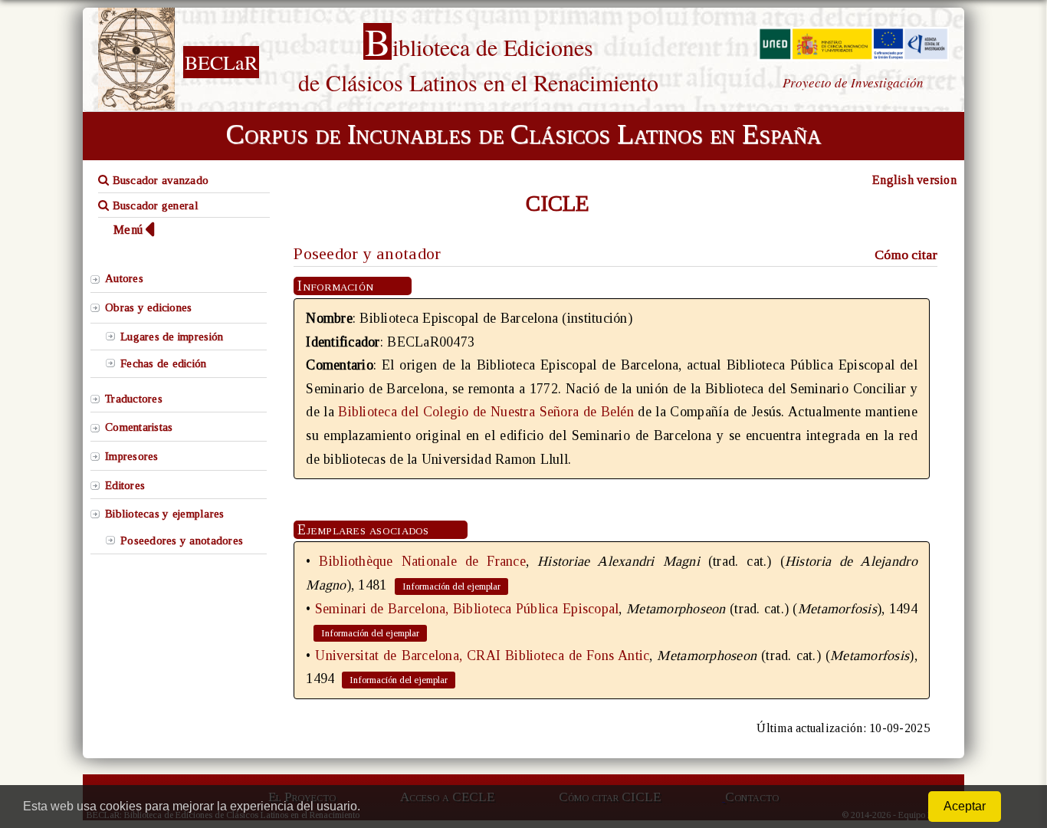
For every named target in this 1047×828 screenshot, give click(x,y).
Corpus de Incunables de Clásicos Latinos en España (523, 134)
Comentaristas (138, 427)
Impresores (132, 456)
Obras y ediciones (148, 307)
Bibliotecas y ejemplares (164, 514)
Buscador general (154, 205)
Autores (124, 278)
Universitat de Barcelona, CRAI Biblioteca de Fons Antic (482, 655)
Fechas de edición (163, 363)
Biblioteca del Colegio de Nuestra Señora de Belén (486, 411)
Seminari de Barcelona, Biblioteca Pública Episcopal (467, 608)
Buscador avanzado (158, 180)
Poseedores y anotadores (181, 540)
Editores (125, 485)
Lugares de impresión (171, 336)
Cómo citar (906, 254)
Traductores (133, 399)
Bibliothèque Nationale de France (422, 561)
